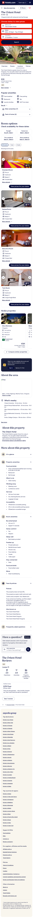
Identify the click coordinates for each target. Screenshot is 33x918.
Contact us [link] (6, 838)
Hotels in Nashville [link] (8, 737)
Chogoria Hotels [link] (10, 705)
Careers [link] (5, 890)
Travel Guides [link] (6, 893)
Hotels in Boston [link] (7, 766)
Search (16, 42)
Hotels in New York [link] (8, 722)
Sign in (11, 368)
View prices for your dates (20, 186)
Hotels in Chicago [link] (7, 725)
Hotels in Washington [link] (8, 754)
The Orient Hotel (10, 27)
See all (3, 105)
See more (4, 422)
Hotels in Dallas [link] (7, 786)
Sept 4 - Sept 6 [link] (8, 139)
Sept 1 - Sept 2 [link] (24, 133)
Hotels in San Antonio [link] (8, 763)
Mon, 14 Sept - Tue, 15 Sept (14, 32)
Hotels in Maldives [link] (8, 802)
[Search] (28, 649)
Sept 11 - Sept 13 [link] (24, 139)
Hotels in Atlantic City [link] (9, 769)
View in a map (6, 395)
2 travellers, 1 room (11, 37)
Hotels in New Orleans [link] (9, 731)
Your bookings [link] (6, 833)
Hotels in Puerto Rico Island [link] (10, 817)
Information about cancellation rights (14, 440)
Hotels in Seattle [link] (7, 780)
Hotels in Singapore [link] (8, 799)
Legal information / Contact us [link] (11, 874)
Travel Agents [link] (6, 857)
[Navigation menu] (30, 2)
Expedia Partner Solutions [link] (10, 852)
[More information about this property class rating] (7, 15)
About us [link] (5, 887)
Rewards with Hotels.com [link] (10, 895)
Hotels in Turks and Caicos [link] (10, 796)
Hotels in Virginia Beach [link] (9, 777)
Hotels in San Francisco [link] (9, 740)
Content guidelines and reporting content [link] (14, 876)
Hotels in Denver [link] (7, 751)
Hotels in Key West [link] (8, 772)
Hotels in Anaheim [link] (8, 783)
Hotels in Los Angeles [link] (8, 743)
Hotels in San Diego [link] (8, 734)
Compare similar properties (17, 352)
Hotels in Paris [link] (6, 748)
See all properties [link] (9, 8)
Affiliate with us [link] (7, 849)
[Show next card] (30, 54)
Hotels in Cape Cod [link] (8, 825)
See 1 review (5, 87)
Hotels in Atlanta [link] (7, 760)
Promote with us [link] (7, 855)
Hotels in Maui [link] (7, 814)
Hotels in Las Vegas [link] (8, 719)
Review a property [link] (8, 841)
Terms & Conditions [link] (8, 865)
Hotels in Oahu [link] (7, 822)
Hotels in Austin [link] (7, 757)
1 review (4, 667)
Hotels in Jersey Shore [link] (9, 811)
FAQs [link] (4, 836)
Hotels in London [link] (7, 774)
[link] (29, 8)
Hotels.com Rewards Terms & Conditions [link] (14, 879)
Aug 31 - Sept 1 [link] (8, 133)
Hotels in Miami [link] (7, 745)
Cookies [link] (5, 871)
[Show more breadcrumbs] (3, 705)
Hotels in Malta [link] (7, 808)
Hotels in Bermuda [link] (8, 805)
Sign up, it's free (20, 368)
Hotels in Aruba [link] (7, 793)
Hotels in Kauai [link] (7, 819)
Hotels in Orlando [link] (7, 728)
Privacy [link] (5, 868)
